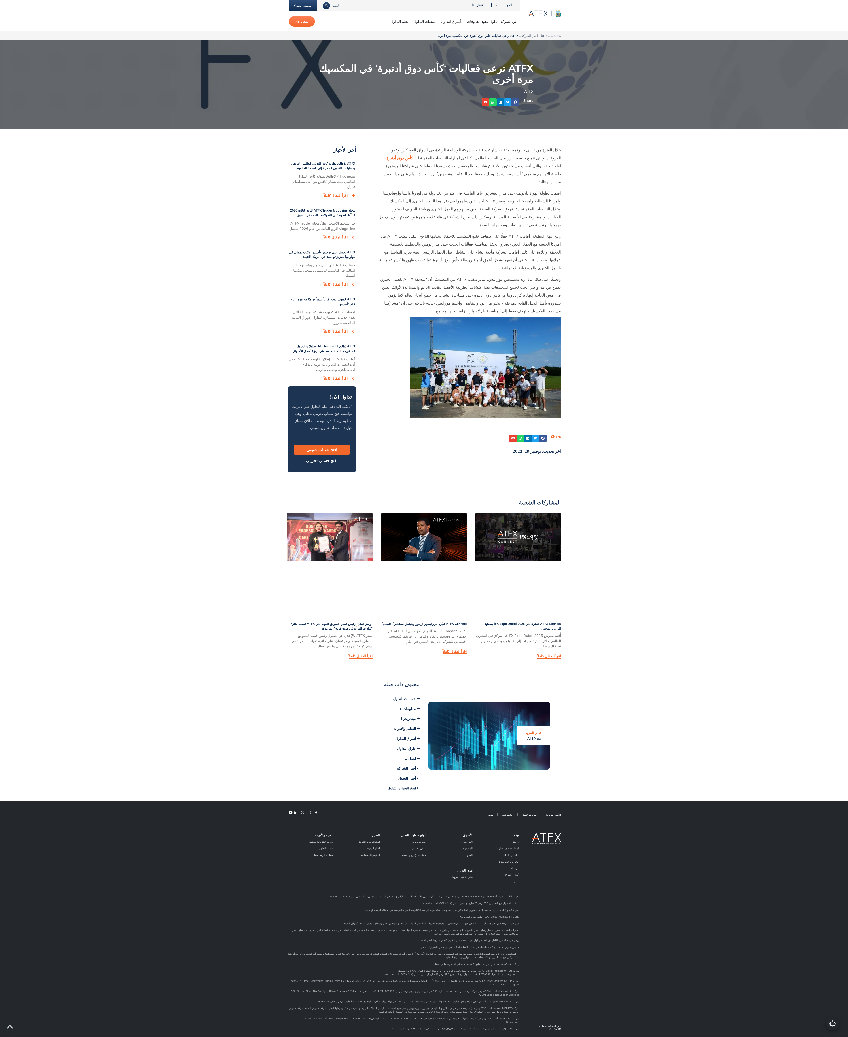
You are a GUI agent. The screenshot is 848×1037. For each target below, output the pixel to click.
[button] (515, 102)
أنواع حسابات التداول (413, 835)
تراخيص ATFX (511, 855)
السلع (469, 855)
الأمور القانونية (553, 814)
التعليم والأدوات (324, 835)
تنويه (490, 814)
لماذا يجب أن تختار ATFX (505, 848)
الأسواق (468, 835)
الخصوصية (507, 814)
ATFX (557, 36)
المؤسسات (504, 5)
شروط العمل (529, 814)
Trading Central (323, 855)
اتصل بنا (478, 5)
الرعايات (514, 868)
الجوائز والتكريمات (508, 861)
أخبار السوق (373, 848)
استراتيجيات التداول (369, 841)
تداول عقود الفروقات (482, 21)
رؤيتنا (516, 841)
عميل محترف (418, 848)
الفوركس (467, 841)
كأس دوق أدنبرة (400, 158)
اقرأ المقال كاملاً (336, 195)
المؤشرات (467, 848)
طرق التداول (465, 870)
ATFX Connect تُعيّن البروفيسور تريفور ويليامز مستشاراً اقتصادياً (424, 624)
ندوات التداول (326, 848)
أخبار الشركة (529, 36)
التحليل (375, 835)
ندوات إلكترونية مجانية (321, 841)
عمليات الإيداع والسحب (413, 855)
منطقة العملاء (303, 6)
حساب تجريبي (418, 841)
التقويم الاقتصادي (370, 855)
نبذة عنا (545, 36)
